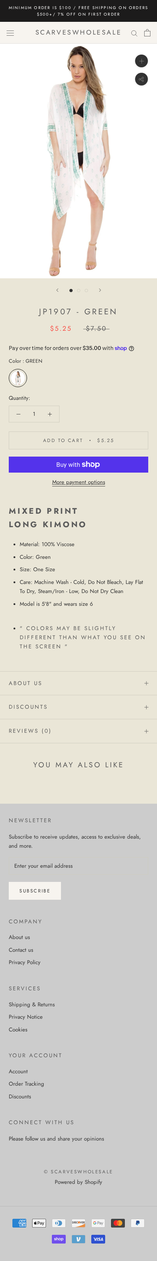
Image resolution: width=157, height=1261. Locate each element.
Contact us (21, 950)
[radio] (18, 378)
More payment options (78, 482)
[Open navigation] (10, 33)
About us (25, 683)
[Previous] (57, 290)
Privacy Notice (26, 1017)
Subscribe (34, 890)
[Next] (100, 290)
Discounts (28, 707)
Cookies (18, 1030)
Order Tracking (26, 1084)
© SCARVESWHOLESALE (78, 1171)
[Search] (134, 33)
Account (18, 1071)
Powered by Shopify (78, 1182)
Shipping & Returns (32, 1005)
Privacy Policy (25, 962)
